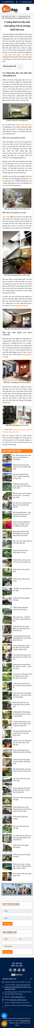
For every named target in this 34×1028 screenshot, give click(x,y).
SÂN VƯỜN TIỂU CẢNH (8, 16)
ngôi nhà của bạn (22, 305)
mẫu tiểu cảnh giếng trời (14, 54)
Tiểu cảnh (6, 217)
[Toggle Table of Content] (19, 66)
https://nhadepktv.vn (18, 997)
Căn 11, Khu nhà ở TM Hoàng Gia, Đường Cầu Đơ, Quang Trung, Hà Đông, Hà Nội (18, 987)
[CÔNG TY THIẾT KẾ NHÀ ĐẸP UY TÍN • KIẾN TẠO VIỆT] (9, 8)
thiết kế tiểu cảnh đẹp (23, 125)
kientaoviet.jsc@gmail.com (18, 1000)
